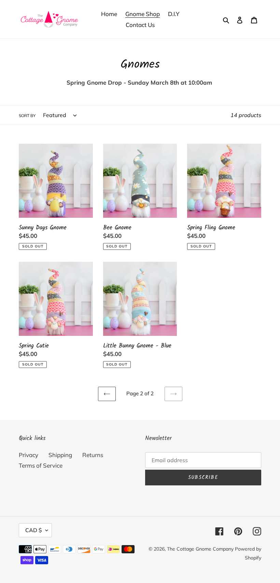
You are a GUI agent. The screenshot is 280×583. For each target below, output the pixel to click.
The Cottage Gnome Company (200, 549)
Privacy (28, 454)
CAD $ (33, 530)
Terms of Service (40, 465)
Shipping (60, 454)
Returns (92, 454)
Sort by (27, 115)
